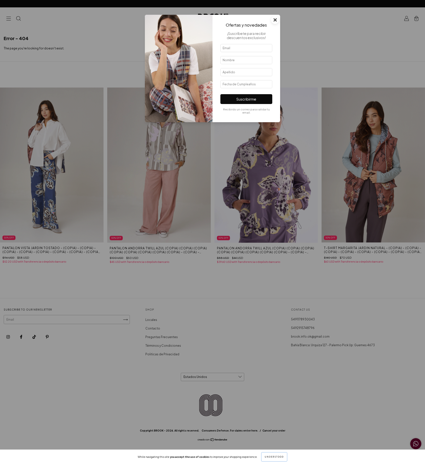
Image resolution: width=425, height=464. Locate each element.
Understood (274, 457)
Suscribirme (246, 99)
